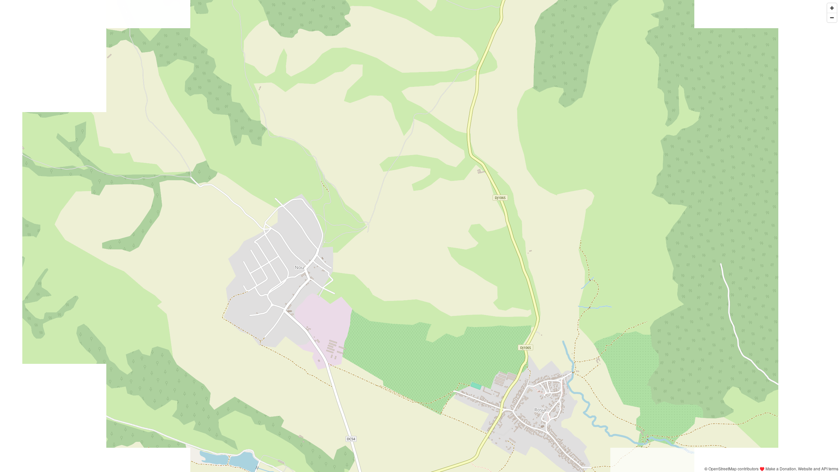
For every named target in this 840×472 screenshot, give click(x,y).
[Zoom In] (832, 8)
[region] (420, 236)
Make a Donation (781, 468)
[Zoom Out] (832, 17)
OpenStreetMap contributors (733, 468)
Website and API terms (818, 468)
